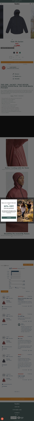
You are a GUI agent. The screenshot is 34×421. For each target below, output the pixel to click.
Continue (9, 217)
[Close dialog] (32, 200)
